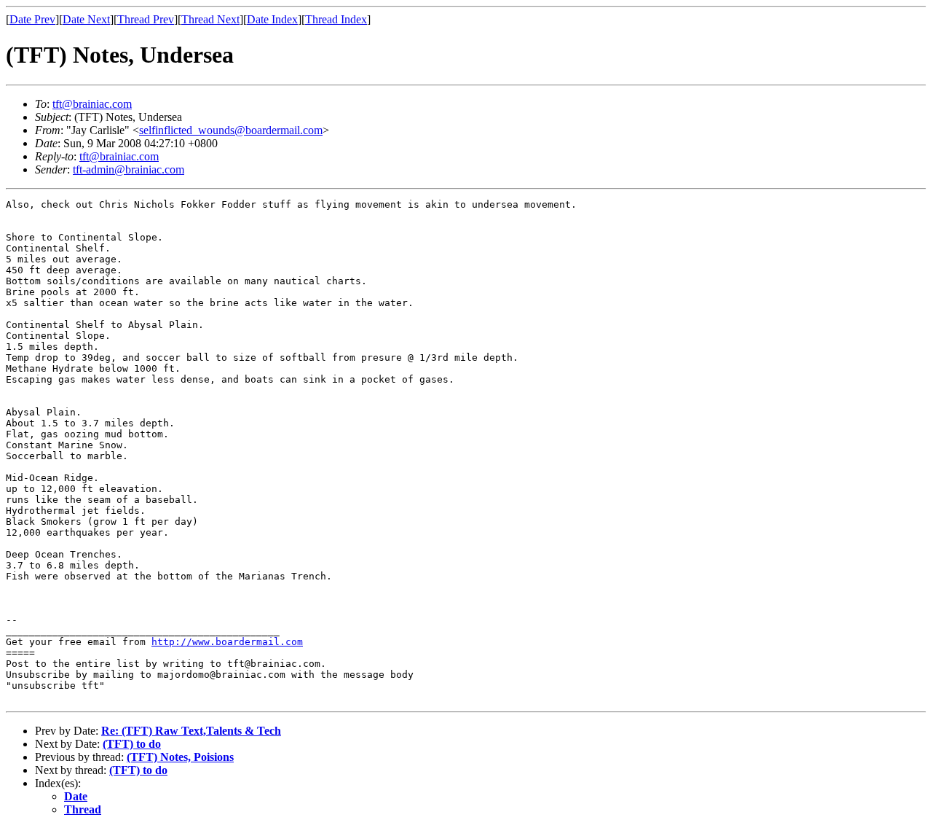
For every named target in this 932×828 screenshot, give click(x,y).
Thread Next (210, 19)
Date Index (272, 19)
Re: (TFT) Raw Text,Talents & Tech (191, 730)
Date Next (86, 19)
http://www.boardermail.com (227, 641)
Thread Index (336, 19)
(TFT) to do (132, 744)
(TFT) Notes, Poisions (180, 757)
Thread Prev (145, 19)
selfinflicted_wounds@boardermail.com (231, 130)
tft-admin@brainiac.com (128, 169)
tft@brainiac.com (92, 104)
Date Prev (32, 19)
